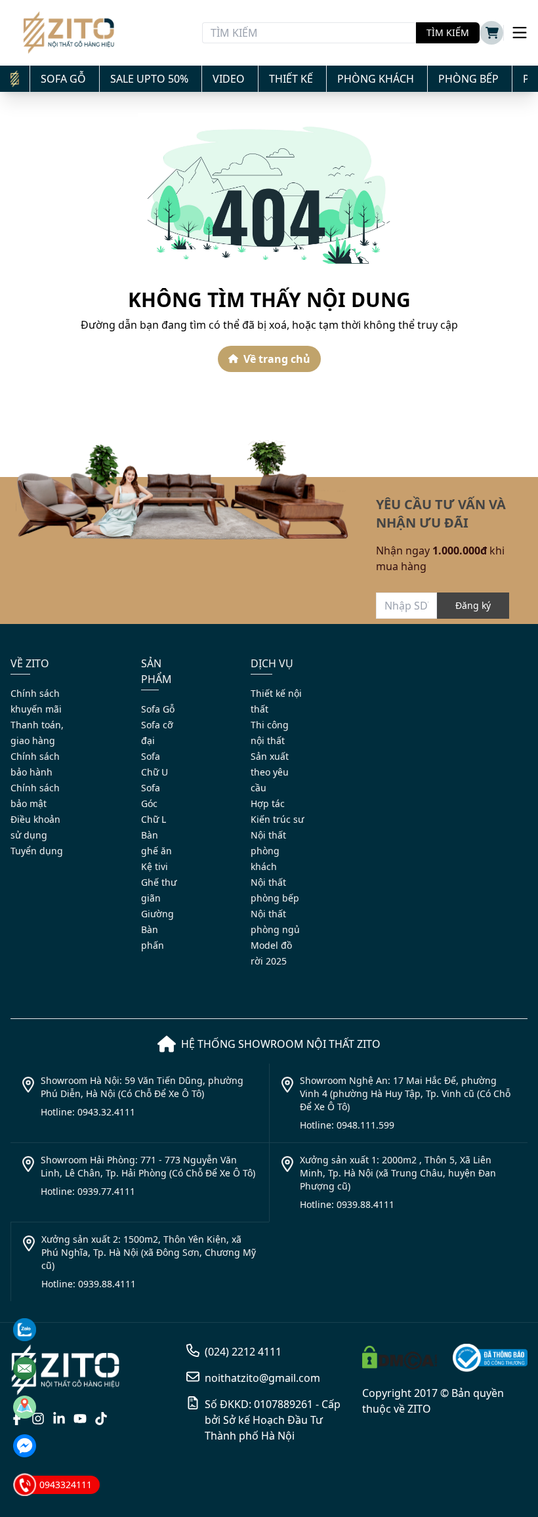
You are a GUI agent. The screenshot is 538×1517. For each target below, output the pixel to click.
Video (229, 79)
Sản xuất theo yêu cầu (270, 772)
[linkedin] (59, 1418)
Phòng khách (375, 79)
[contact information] (24, 1329)
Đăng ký (473, 605)
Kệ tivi (154, 866)
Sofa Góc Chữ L (153, 803)
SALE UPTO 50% (149, 79)
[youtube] (80, 1418)
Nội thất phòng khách (268, 851)
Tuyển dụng (36, 850)
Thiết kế (291, 79)
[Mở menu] (515, 33)
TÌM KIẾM (447, 32)
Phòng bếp (468, 79)
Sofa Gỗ (63, 79)
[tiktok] (101, 1418)
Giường (157, 913)
